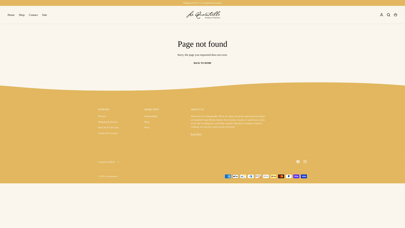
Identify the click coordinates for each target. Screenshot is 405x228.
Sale (44, 14)
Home (11, 14)
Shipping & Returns (108, 122)
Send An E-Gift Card (108, 127)
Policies (102, 116)
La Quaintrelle (111, 176)
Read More (196, 134)
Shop (22, 14)
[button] (395, 14)
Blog (146, 122)
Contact (33, 14)
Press (147, 127)
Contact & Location (108, 133)
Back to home (202, 63)
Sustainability (151, 116)
